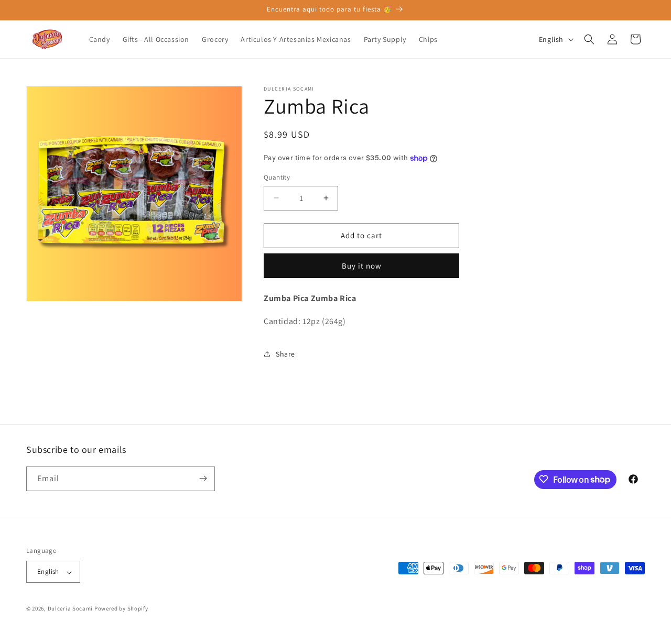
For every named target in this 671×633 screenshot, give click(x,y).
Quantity (277, 177)
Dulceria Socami (70, 609)
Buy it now (362, 266)
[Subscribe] (202, 478)
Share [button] (285, 354)
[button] (589, 39)
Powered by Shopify (121, 609)
